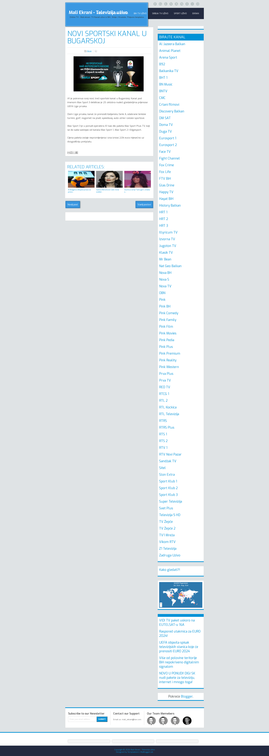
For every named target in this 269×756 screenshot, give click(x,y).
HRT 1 (163, 212)
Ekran (195, 13)
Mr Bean (165, 259)
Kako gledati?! (169, 570)
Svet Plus (166, 508)
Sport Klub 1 (168, 481)
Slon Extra (167, 474)
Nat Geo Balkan (170, 266)
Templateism (133, 752)
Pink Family (167, 320)
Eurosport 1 (167, 138)
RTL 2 (163, 400)
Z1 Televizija (167, 548)
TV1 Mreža (167, 535)
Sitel (162, 468)
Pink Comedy (168, 313)
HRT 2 (163, 219)
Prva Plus (166, 374)
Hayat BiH (166, 199)
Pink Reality (167, 360)
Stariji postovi (144, 204)
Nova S (164, 279)
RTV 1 (163, 448)
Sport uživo (180, 13)
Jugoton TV (167, 246)
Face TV (165, 152)
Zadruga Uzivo (169, 555)
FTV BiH (165, 178)
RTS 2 (163, 441)
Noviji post (73, 204)
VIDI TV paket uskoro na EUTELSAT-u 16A (177, 622)
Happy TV (166, 192)
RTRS (163, 421)
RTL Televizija (169, 414)
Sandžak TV (167, 461)
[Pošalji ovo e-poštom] (68, 152)
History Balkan (170, 205)
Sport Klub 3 (168, 495)
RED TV (164, 387)
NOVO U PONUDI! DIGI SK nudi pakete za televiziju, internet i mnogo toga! (177, 677)
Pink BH (165, 306)
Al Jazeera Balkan (172, 44)
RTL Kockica (168, 407)
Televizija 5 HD (169, 515)
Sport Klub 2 (168, 488)
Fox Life (165, 172)
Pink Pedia (166, 340)
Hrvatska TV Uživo (118, 13)
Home (99, 13)
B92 (162, 64)
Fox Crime (166, 165)
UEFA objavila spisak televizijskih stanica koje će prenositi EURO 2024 (178, 646)
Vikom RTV (167, 542)
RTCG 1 (164, 394)
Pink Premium (169, 353)
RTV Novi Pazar (170, 454)
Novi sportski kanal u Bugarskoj (107, 37)
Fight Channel (169, 158)
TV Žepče (166, 522)
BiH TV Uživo (140, 13)
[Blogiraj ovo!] (71, 152)
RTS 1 (163, 434)
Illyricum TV (168, 232)
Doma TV (166, 125)
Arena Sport (168, 57)
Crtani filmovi (169, 104)
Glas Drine (166, 185)
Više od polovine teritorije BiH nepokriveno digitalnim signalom (179, 662)
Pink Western (169, 367)
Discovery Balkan (171, 111)
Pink (162, 300)
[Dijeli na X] (74, 152)
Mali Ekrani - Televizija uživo (143, 749)
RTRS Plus (166, 427)
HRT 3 (163, 226)
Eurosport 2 (168, 145)
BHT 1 (163, 78)
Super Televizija (170, 501)
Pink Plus (166, 347)
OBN (162, 293)
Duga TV (165, 131)
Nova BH (165, 273)
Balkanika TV (168, 71)
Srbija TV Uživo (160, 13)
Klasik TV (166, 252)
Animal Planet (169, 51)
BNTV (163, 91)
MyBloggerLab (147, 752)
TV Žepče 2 (167, 528)
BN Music (165, 84)
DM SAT (165, 118)
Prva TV (165, 380)
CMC (162, 98)
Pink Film (166, 326)
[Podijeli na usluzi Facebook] (76, 152)
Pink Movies (167, 333)
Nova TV (165, 286)
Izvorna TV (167, 239)
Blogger (187, 696)
